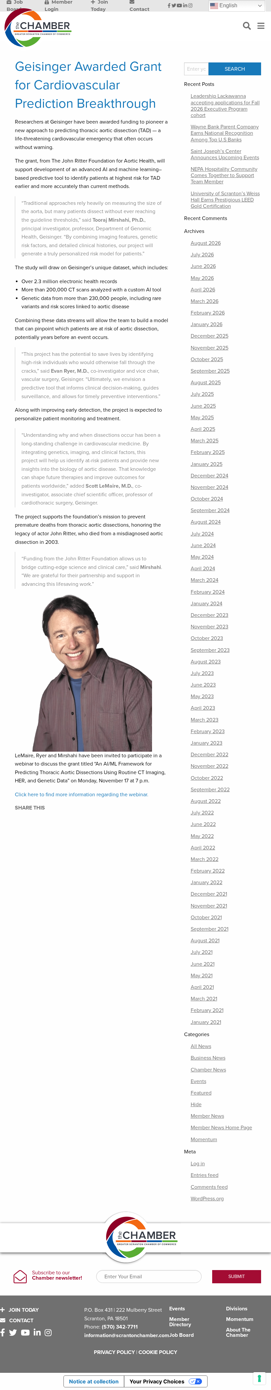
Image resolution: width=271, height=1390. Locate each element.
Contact (20, 1320)
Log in (198, 1163)
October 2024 (207, 499)
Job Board (181, 1335)
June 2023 (203, 685)
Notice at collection (94, 1381)
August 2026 (206, 243)
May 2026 (202, 278)
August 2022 (206, 801)
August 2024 (206, 522)
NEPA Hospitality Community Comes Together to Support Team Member (224, 175)
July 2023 (202, 673)
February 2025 (208, 452)
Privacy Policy (114, 1352)
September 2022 (210, 789)
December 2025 (209, 336)
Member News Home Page (221, 1127)
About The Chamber (238, 1332)
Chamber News (208, 1070)
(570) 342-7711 (120, 1327)
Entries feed (204, 1175)
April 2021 (202, 987)
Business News (208, 1058)
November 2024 (209, 487)
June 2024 (203, 545)
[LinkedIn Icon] (185, 6)
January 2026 (206, 324)
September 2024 (210, 510)
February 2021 (207, 1010)
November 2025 (209, 348)
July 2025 (202, 394)
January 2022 (206, 882)
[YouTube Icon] (179, 6)
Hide (196, 1104)
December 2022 (209, 754)
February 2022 (208, 871)
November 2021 (209, 906)
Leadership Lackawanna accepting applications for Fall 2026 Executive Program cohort (225, 106)
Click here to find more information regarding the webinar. (81, 794)
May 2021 (202, 975)
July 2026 (202, 254)
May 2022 (202, 836)
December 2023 (209, 615)
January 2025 (206, 464)
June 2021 (202, 964)
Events (198, 1081)
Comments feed (209, 1187)
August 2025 (206, 382)
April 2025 (203, 429)
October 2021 (206, 917)
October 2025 (207, 359)
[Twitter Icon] (174, 6)
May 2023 (202, 696)
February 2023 (208, 731)
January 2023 (206, 743)
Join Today (23, 1310)
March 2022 (204, 859)
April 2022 (203, 848)
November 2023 (209, 626)
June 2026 (203, 266)
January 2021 (206, 1022)
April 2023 (203, 708)
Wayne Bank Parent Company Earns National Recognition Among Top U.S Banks (225, 133)
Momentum (204, 1139)
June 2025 (203, 406)
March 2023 (204, 720)
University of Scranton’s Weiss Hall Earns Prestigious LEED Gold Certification (225, 199)
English (227, 5)
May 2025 (202, 417)
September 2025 (210, 371)
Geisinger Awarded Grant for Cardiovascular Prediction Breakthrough (88, 84)
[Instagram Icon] (190, 6)
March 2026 (204, 301)
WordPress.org (207, 1198)
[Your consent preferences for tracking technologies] (259, 1378)
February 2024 (208, 592)
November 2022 (209, 766)
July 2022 (202, 812)
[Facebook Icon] (169, 6)
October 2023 (207, 638)
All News (201, 1046)
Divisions (237, 1308)
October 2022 (207, 778)
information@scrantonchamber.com (126, 1335)
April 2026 (203, 289)
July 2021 (202, 952)
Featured (201, 1093)
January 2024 (206, 603)
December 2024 (209, 475)
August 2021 (205, 940)
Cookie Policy (157, 1352)
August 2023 (206, 661)
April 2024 (203, 568)
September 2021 (209, 929)
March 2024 (204, 580)
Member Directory (180, 1322)
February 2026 (208, 313)
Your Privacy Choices (157, 1381)
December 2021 (209, 894)
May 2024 (202, 557)
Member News (207, 1116)
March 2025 (204, 440)
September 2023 (210, 650)
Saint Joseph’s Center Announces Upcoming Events (225, 154)
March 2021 (204, 999)
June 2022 (203, 824)
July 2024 (202, 534)
